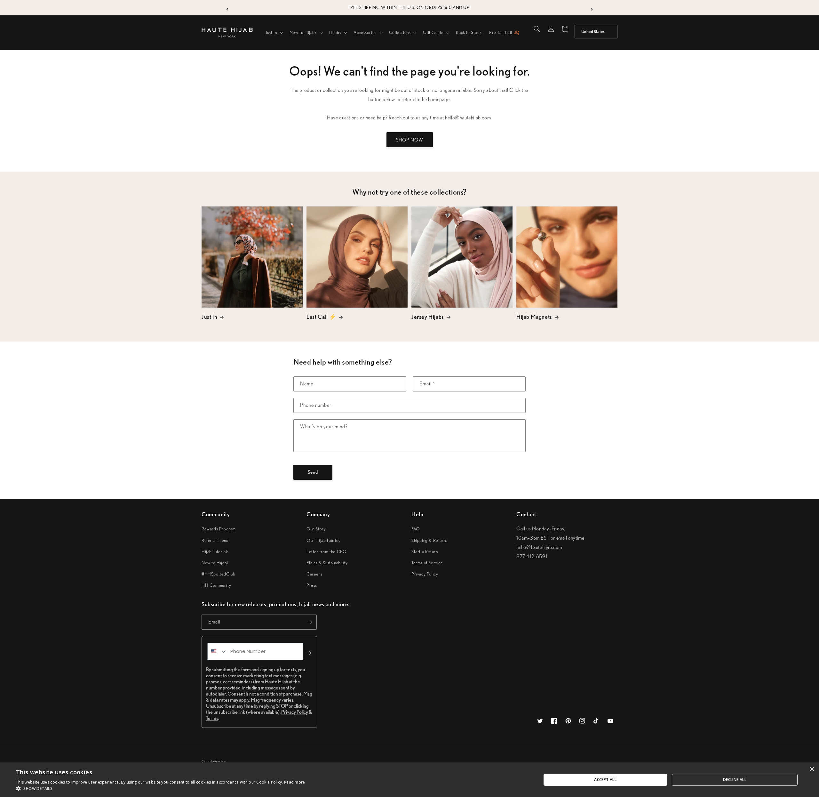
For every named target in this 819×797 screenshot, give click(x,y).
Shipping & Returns (429, 540)
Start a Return (424, 551)
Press (311, 585)
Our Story (316, 528)
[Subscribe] (309, 622)
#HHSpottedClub (218, 573)
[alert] (409, 779)
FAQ (415, 528)
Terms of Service (427, 562)
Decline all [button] (734, 779)
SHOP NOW (409, 140)
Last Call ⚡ (321, 316)
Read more (294, 782)
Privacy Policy (424, 573)
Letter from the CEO (326, 551)
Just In (209, 316)
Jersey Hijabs (427, 316)
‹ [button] (227, 7)
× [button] (811, 769)
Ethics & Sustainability (327, 562)
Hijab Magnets (534, 316)
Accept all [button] (605, 779)
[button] (274, 32)
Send (313, 472)
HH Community (216, 585)
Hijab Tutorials (215, 551)
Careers (314, 573)
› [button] (592, 7)
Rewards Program (219, 528)
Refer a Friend (215, 540)
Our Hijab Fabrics (323, 540)
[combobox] (217, 651)
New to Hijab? (215, 562)
